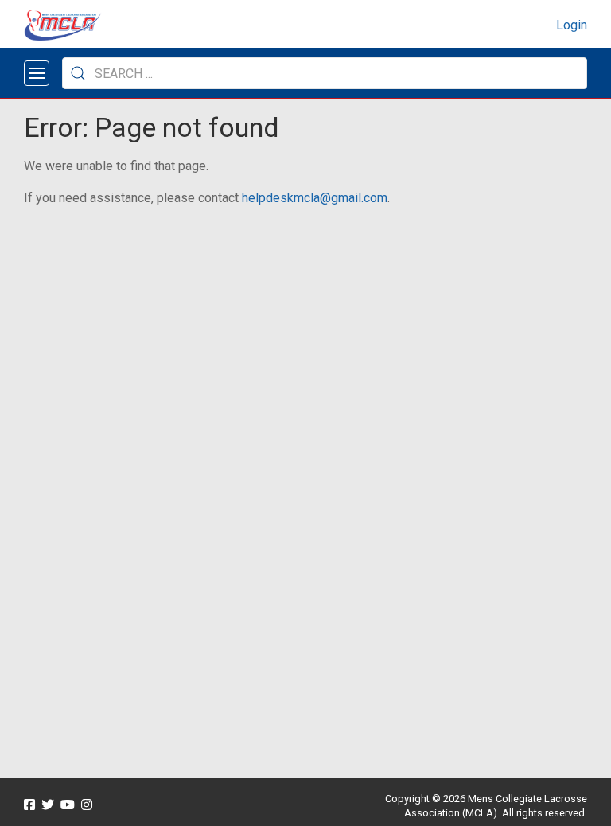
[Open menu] (36, 73)
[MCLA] (63, 25)
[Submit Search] (78, 73)
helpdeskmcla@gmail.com (314, 197)
